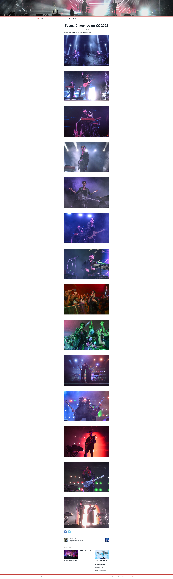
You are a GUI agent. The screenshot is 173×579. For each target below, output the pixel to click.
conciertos (42, 18)
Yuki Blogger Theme (125, 576)
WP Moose (133, 576)
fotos (38, 18)
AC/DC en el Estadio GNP (86, 551)
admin (66, 564)
